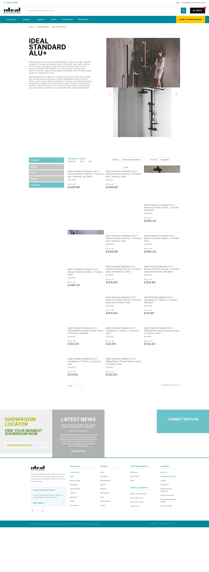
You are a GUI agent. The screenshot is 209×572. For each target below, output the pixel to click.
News (53, 19)
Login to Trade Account (190, 19)
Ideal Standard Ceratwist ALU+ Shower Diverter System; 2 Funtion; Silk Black (161, 442)
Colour (34, 414)
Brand (33, 402)
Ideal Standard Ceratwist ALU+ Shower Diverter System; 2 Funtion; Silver (85, 507)
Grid (81, 396)
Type (32, 408)
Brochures (83, 19)
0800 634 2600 (12, 3)
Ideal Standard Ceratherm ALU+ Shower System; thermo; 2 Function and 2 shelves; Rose (124, 507)
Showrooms (67, 19)
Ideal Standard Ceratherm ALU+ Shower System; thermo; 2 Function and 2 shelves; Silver (124, 442)
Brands (26, 19)
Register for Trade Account (194, 3)
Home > (32, 27)
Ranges (40, 19)
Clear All (35, 420)
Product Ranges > (43, 27)
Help (178, 3)
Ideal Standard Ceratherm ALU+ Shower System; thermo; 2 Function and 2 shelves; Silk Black (85, 442)
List (89, 396)
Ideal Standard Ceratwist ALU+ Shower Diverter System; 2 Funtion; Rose (161, 507)
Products (11, 19)
